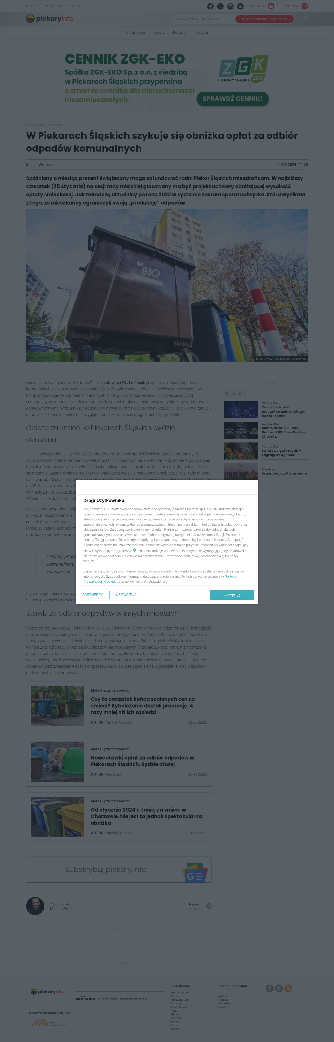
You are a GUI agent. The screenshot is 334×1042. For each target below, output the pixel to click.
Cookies (110, 581)
